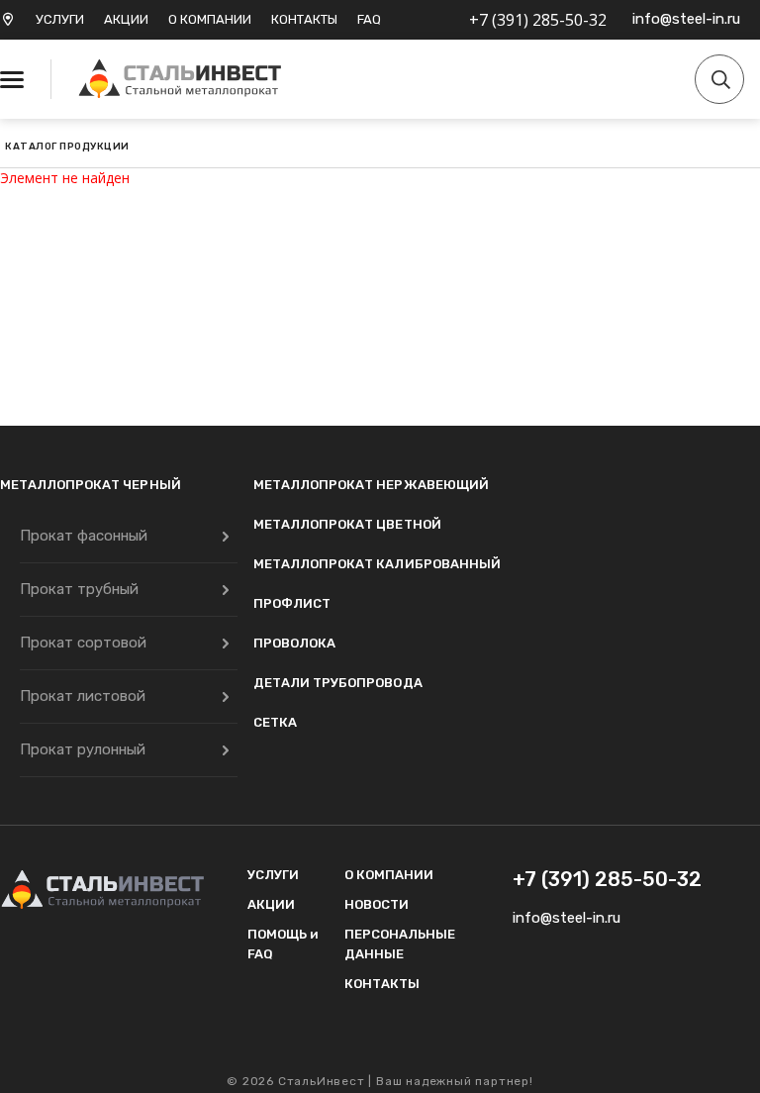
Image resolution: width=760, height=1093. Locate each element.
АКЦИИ (126, 19)
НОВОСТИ (376, 904)
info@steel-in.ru (686, 19)
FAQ (369, 19)
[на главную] (183, 79)
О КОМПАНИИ (209, 19)
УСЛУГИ (60, 19)
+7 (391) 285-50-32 (538, 20)
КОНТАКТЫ (304, 19)
